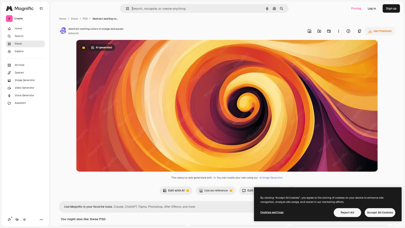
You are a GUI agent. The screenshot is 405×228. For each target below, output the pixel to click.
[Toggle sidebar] (41, 8)
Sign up (391, 8)
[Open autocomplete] (126, 8)
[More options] (338, 31)
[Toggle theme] (24, 219)
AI (214, 177)
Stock (74, 18)
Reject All (347, 212)
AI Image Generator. (271, 177)
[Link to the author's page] (63, 31)
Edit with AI (174, 192)
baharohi (73, 33)
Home (62, 18)
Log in (372, 8)
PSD (85, 18)
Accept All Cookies (380, 212)
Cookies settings (272, 212)
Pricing (356, 8)
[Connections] (9, 219)
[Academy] (17, 219)
